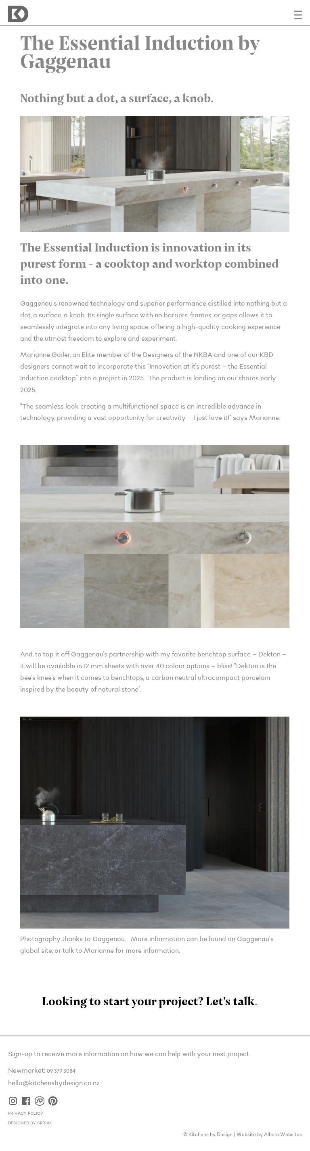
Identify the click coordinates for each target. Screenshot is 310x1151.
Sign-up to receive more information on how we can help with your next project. (129, 1054)
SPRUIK (44, 1123)
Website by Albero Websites (269, 1134)
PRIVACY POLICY (25, 1113)
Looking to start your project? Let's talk (148, 1002)
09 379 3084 (61, 1071)
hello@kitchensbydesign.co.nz (54, 1083)
